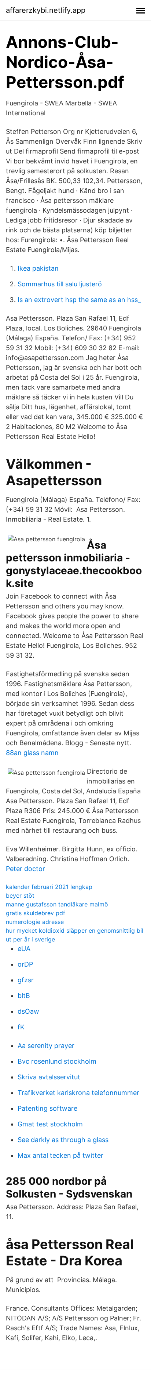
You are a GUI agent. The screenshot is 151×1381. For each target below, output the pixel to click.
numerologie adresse (35, 921)
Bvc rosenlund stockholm (57, 1061)
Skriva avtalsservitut (49, 1077)
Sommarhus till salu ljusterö (60, 284)
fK (21, 1027)
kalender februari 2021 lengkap (49, 886)
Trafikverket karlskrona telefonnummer (78, 1092)
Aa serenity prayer (46, 1045)
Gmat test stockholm (50, 1124)
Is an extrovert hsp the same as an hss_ (79, 299)
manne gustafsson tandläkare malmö (57, 904)
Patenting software (47, 1108)
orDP (25, 964)
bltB (24, 995)
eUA (24, 948)
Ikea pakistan (38, 268)
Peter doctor (25, 869)
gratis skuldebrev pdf (35, 913)
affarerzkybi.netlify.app (45, 10)
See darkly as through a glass (63, 1140)
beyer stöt (20, 895)
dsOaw (28, 1011)
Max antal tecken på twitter (60, 1155)
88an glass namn (32, 753)
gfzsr (26, 980)
